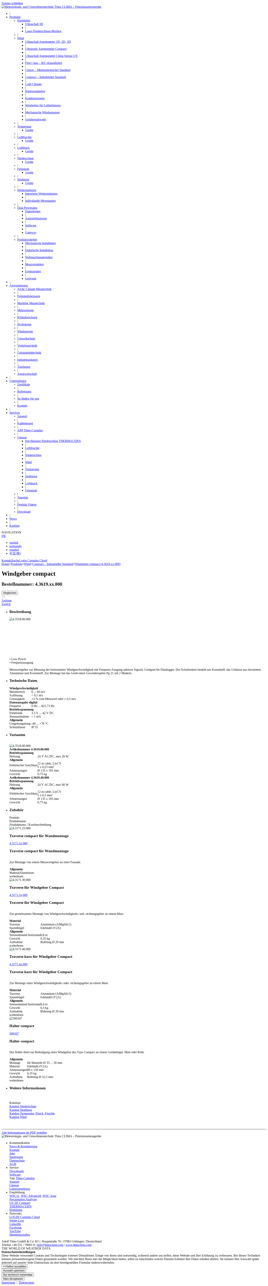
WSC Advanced (31, 1195)
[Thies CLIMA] (51, 6)
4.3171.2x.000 (18, 843)
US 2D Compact (19, 1203)
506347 (14, 1033)
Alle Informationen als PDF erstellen (24, 1132)
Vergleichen (9, 592)
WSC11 (14, 1195)
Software (15, 1174)
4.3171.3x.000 (18, 895)
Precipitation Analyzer (23, 1199)
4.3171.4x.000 (18, 964)
